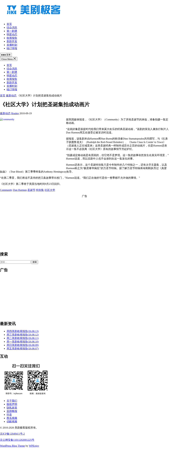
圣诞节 (31, 190)
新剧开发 (12, 82)
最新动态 (11, 95)
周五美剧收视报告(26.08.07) (23, 348)
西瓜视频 (12, 418)
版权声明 (12, 404)
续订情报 (12, 89)
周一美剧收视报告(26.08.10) (23, 341)
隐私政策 (12, 407)
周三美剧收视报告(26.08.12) (23, 334)
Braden (15, 113)
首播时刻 (12, 86)
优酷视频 (12, 421)
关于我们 (12, 400)
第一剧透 (12, 72)
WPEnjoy (34, 445)
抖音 (9, 414)
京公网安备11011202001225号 (17, 439)
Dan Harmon (20, 190)
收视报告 (12, 79)
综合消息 (12, 68)
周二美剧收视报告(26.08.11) (23, 338)
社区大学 (50, 190)
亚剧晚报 (12, 411)
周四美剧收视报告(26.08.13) (23, 331)
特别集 (40, 190)
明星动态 (12, 75)
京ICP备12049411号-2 (12, 433)
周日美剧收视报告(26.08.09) (23, 345)
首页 (9, 65)
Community (6, 190)
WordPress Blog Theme (12, 445)
